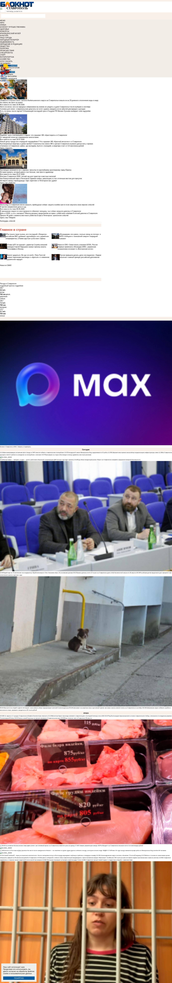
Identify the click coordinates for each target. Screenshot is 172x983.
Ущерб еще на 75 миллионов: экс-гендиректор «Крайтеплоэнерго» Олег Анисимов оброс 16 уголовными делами (38, 572)
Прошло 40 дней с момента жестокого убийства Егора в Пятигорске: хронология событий (34, 215)
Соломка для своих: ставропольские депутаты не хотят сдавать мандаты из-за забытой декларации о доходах (42, 109)
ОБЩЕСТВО (5, 46)
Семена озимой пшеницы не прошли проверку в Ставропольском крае (39, 718)
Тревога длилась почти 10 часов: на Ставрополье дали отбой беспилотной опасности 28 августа (106, 572)
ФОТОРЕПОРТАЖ (7, 57)
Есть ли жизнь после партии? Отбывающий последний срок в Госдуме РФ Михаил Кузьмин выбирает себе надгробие (45, 111)
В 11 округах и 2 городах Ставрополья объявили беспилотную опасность (25, 716)
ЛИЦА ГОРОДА (6, 38)
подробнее (19, 286)
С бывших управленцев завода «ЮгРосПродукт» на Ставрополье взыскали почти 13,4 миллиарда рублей (110, 845)
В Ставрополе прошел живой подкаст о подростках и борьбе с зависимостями (108, 860)
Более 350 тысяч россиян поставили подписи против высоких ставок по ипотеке (134, 857)
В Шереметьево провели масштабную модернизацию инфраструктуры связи (134, 452)
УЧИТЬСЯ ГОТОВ (13, 68)
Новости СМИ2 (5, 265)
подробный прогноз (7, 286)
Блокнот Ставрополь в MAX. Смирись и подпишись (15, 446)
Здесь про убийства (7, 183)
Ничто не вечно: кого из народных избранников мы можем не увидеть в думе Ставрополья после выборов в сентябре (45, 107)
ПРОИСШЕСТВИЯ (7, 51)
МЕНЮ (2, 21)
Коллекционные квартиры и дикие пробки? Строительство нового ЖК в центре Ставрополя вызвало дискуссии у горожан (46, 144)
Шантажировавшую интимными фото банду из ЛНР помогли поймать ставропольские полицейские (33, 452)
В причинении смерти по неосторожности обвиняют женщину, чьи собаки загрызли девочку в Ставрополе (40, 211)
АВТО (2, 23)
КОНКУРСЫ (4, 31)
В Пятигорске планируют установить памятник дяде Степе (63, 860)
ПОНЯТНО (19, 978)
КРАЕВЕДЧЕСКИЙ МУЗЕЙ (10, 33)
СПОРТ (3, 55)
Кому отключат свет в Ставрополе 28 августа (78, 718)
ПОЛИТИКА (4, 48)
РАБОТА (14, 66)
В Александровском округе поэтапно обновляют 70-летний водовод (120, 855)
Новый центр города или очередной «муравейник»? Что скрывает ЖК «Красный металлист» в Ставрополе (41, 142)
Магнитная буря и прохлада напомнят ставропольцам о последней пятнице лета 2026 (78, 716)
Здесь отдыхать (6, 148)
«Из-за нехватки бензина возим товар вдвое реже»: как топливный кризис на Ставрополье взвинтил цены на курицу (39, 845)
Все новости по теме (8, 105)
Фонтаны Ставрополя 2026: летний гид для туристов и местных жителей (28, 176)
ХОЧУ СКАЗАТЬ (6, 61)
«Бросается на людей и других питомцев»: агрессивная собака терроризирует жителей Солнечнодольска (36, 708)
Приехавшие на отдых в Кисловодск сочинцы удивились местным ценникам (68, 454)
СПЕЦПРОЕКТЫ (6, 53)
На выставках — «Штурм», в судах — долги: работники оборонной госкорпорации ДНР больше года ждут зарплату (38, 459)
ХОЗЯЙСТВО (5, 59)
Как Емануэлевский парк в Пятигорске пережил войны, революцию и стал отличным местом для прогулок (41, 178)
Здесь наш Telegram (7, 218)
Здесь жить (4, 113)
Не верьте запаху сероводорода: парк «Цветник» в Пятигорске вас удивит (28, 181)
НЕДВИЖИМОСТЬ (7, 42)
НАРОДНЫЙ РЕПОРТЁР (9, 40)
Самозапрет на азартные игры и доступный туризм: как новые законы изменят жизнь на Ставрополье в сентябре (107, 708)
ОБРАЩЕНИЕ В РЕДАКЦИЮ (11, 44)
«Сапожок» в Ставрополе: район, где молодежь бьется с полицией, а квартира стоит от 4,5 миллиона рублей (42, 146)
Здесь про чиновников (8, 78)
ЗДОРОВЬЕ (4, 29)
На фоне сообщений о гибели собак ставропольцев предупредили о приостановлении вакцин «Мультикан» (74, 857)
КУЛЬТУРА (4, 36)
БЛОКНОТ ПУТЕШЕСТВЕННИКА (12, 27)
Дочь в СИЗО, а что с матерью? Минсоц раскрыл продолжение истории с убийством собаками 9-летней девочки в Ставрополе (48, 213)
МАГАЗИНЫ (12, 76)
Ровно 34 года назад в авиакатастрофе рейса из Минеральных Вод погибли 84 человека (138, 850)
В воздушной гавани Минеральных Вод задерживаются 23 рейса (88, 452)
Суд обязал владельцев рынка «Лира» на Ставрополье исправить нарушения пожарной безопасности (109, 459)
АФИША (3, 25)
